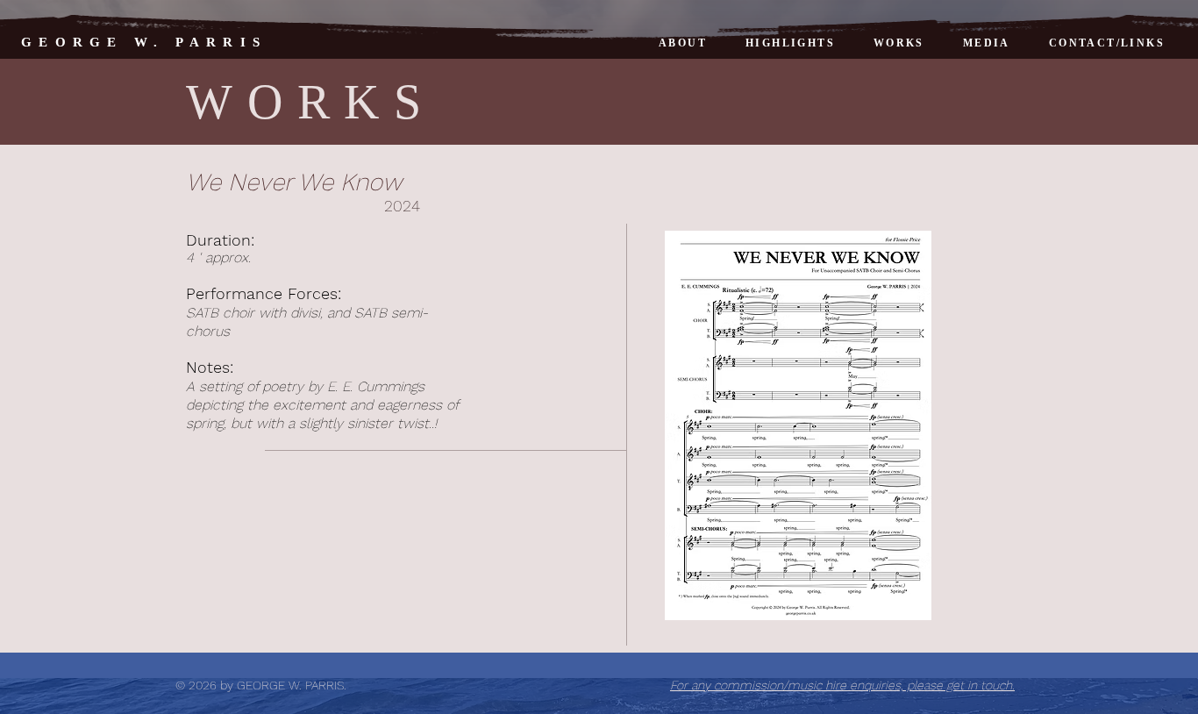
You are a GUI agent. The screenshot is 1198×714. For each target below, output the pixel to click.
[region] (796, 425)
